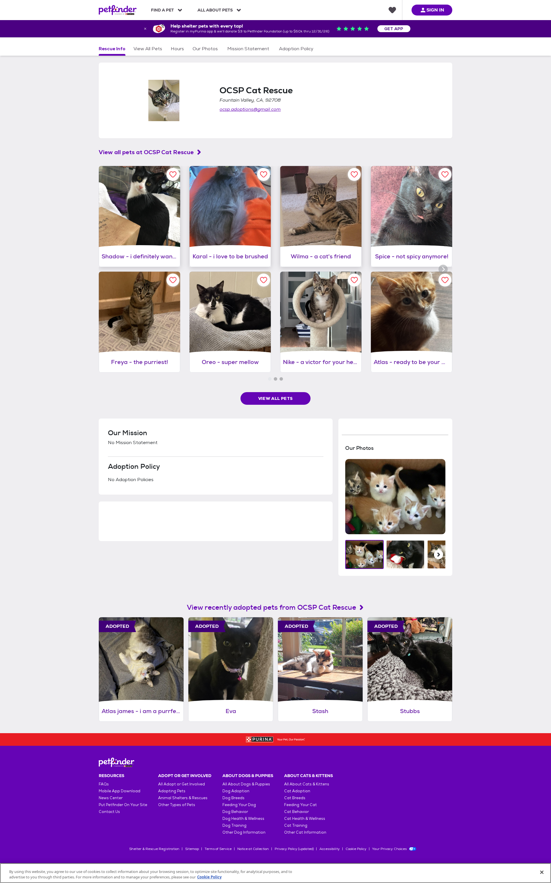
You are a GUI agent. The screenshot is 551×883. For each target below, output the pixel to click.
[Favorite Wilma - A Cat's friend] (354, 174)
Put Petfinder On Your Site (123, 804)
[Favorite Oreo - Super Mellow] (263, 280)
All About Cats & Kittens (306, 784)
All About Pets (215, 10)
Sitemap (192, 849)
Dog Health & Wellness (243, 818)
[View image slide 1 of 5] (364, 554)
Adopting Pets (171, 791)
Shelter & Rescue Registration (154, 849)
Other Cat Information (305, 832)
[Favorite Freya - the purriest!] (173, 280)
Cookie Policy (356, 849)
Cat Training (295, 825)
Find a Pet (162, 10)
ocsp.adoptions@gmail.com (250, 109)
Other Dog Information (243, 832)
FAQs (104, 784)
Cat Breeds (294, 797)
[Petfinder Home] (118, 10)
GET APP (393, 28)
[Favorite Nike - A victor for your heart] (354, 280)
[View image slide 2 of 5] (405, 554)
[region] (275, 873)
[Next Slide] (438, 554)
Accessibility (329, 849)
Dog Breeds (233, 797)
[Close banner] (145, 28)
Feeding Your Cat (300, 804)
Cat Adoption (297, 791)
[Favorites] (392, 10)
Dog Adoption (235, 791)
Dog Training (234, 825)
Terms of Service (218, 849)
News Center (111, 797)
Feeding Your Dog (239, 804)
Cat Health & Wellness (304, 818)
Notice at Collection (253, 849)
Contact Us (109, 811)
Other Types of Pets (176, 804)
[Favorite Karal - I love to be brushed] (263, 174)
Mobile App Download (119, 791)
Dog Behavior (235, 811)
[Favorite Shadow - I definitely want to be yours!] (173, 174)
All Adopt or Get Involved (181, 784)
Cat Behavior (296, 811)
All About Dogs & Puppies (246, 784)
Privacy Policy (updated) (294, 849)
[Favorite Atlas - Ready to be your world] (445, 280)
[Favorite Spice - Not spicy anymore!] (445, 174)
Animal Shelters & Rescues (182, 797)
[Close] (542, 872)
